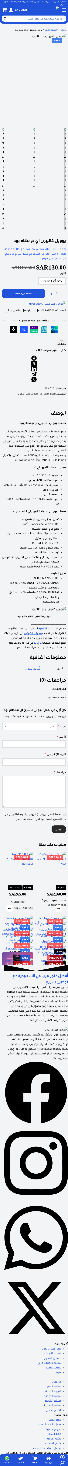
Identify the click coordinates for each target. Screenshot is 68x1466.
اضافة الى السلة (23, 293)
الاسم (61, 736)
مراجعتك (60, 772)
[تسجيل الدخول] (11, 10)
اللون (63, 273)
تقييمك (62, 726)
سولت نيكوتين (33, 633)
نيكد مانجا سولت (23, 908)
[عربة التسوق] (4, 10)
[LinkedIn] (34, 368)
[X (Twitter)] (34, 363)
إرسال (58, 829)
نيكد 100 (28, 888)
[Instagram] (36, 1198)
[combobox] (36, 19)
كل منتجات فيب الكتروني (29, 393)
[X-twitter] (36, 1339)
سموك (60, 888)
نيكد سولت (15, 888)
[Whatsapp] (36, 1273)
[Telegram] (34, 374)
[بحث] (5, 18)
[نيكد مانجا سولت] (17, 867)
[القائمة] (64, 10)
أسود (36, 668)
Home (62, 29)
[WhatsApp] (34, 379)
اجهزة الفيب (50, 29)
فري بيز (38, 642)
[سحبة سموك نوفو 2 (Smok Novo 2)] (50, 867)
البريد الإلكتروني (55, 754)
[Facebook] (34, 358)
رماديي (28, 668)
